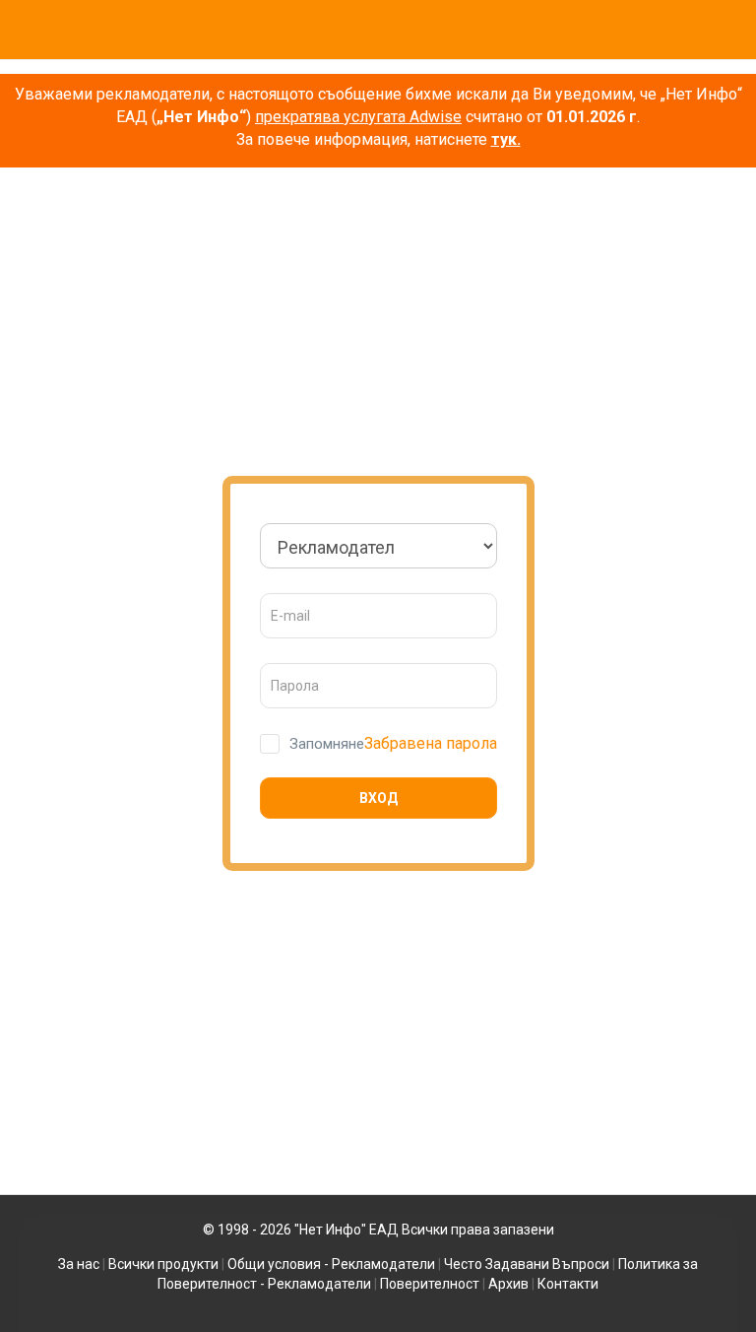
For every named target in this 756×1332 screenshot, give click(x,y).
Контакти (567, 1284)
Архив (508, 1284)
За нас (78, 1264)
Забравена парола (430, 743)
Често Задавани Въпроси (526, 1264)
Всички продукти (163, 1264)
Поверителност (429, 1284)
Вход (378, 798)
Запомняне (326, 744)
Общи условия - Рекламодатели (331, 1264)
